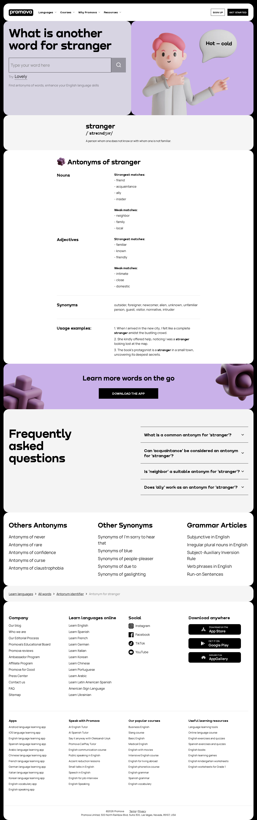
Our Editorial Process (24, 638)
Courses (65, 12)
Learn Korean (78, 657)
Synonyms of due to (117, 566)
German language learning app (27, 767)
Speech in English (79, 772)
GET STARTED (238, 12)
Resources (111, 12)
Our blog (15, 625)
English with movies (140, 750)
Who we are (17, 632)
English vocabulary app (23, 784)
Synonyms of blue (115, 550)
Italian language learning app (26, 772)
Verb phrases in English (209, 566)
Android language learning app (27, 727)
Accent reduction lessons (84, 761)
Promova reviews (21, 650)
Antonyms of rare (25, 544)
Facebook (142, 634)
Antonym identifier (70, 594)
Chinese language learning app (28, 755)
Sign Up (218, 12)
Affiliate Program (21, 663)
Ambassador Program (24, 657)
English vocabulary (139, 784)
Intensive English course (143, 755)
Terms (132, 811)
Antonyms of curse (27, 560)
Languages (45, 12)
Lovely (21, 76)
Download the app (128, 393)
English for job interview (83, 778)
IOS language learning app (24, 732)
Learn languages (21, 594)
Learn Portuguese (82, 669)
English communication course (87, 750)
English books (196, 750)
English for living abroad (143, 761)
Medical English (138, 744)
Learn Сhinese (79, 663)
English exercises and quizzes (206, 738)
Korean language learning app (27, 778)
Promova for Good (22, 669)
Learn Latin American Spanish (90, 682)
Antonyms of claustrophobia (36, 568)
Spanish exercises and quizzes (207, 744)
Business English (138, 727)
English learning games (202, 755)
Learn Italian (77, 650)
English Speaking (79, 784)
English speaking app (21, 789)
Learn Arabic (78, 676)
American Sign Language (87, 688)
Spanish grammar (138, 778)
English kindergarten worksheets (208, 761)
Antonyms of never (27, 537)
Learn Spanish (79, 632)
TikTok (140, 643)
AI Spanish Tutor (78, 732)
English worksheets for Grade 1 (207, 767)
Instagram (142, 626)
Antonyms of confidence (32, 552)
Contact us (17, 682)
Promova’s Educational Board (30, 644)
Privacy (142, 811)
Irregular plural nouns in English (217, 544)
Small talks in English (81, 767)
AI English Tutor (78, 727)
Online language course (202, 732)
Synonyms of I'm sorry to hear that (126, 540)
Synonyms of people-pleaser (126, 558)
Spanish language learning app (27, 744)
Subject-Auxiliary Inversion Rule (213, 555)
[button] (194, 434)
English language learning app (27, 738)
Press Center (18, 676)
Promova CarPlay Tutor (82, 744)
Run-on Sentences (205, 574)
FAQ (12, 688)
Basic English (136, 738)
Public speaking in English (84, 755)
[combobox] (11, 65)
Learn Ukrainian (80, 695)
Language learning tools (203, 727)
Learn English (78, 625)
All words (44, 594)
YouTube (141, 652)
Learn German (79, 644)
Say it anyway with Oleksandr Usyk (89, 738)
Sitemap (15, 695)
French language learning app (27, 761)
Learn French (78, 638)
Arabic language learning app (26, 750)
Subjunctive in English (208, 537)
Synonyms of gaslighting (122, 574)
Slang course (136, 732)
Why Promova (87, 12)
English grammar (138, 772)
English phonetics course (143, 767)
